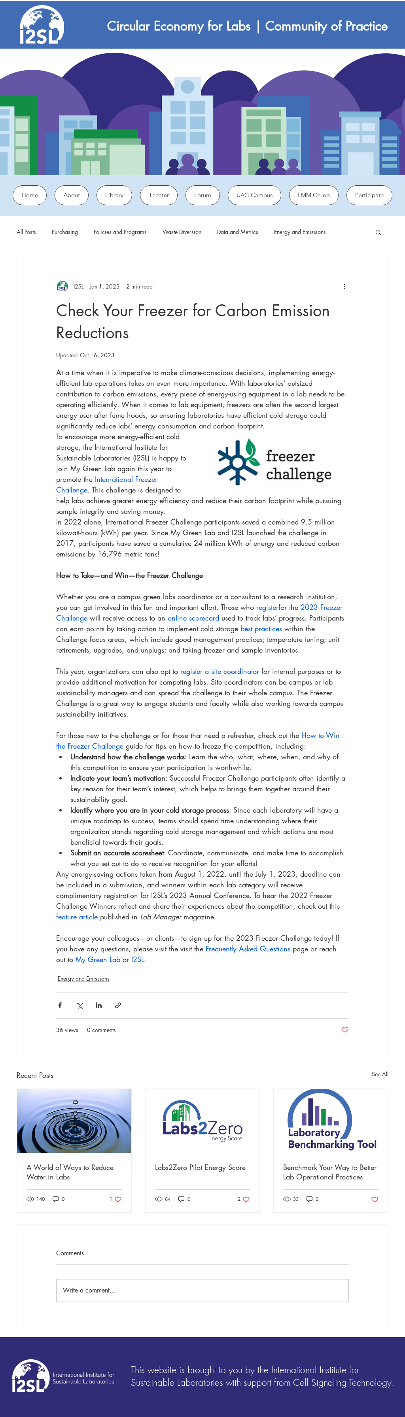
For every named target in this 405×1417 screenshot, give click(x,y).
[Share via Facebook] (60, 1005)
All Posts (26, 232)
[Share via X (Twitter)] (79, 1005)
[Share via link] (118, 1005)
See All (380, 1074)
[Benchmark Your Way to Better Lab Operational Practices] (331, 1121)
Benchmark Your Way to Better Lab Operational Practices (330, 1171)
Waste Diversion (182, 232)
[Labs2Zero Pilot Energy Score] (203, 1121)
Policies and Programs (120, 232)
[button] (378, 232)
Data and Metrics (237, 232)
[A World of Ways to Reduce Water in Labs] (74, 1121)
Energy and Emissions (300, 232)
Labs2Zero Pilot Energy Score (200, 1167)
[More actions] (344, 286)
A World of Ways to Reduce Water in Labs (70, 1171)
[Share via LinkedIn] (98, 1005)
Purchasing (65, 232)
